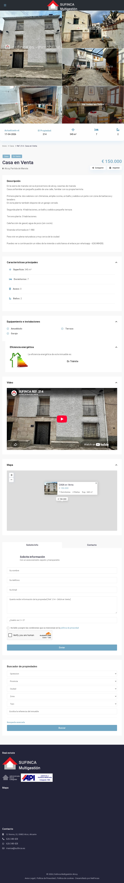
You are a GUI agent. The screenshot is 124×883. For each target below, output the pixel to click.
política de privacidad (69, 628)
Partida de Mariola (19, 168)
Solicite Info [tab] (32, 545)
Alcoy (7, 168)
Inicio (4, 146)
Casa (12, 146)
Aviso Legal (30, 878)
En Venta (17, 156)
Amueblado (16, 328)
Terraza (69, 328)
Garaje (14, 333)
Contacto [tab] (92, 545)
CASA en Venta (66, 484)
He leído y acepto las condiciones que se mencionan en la (44, 628)
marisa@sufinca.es (15, 848)
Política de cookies (65, 878)
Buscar (62, 728)
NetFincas (95, 878)
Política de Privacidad (46, 878)
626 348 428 (12, 839)
